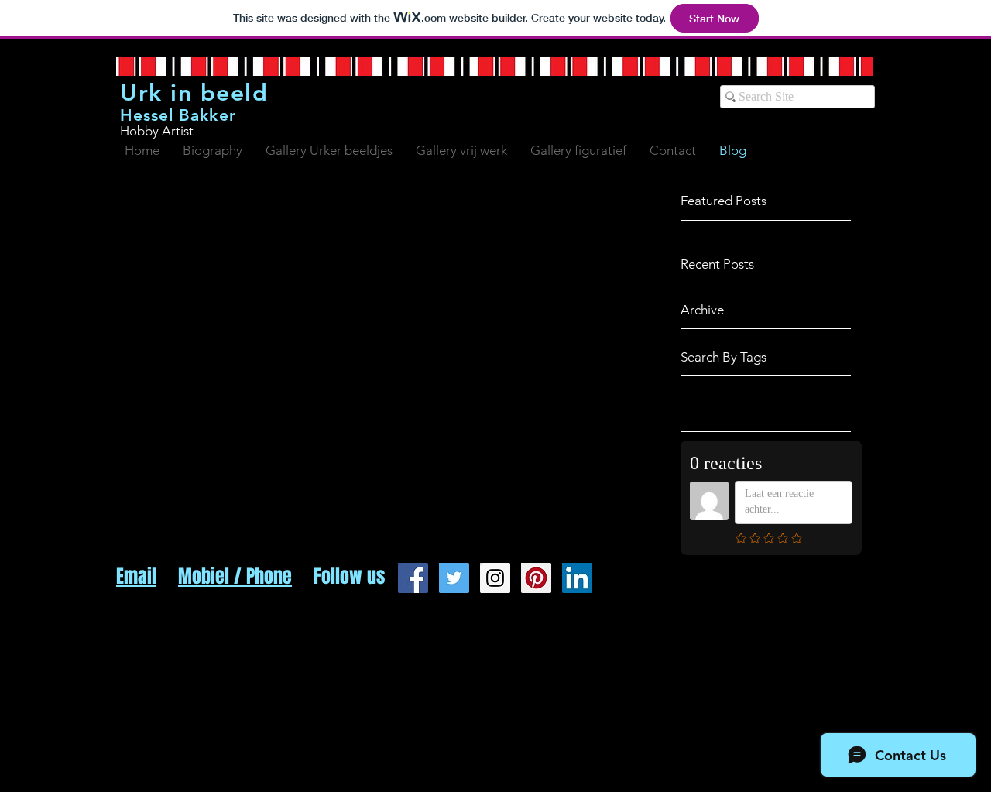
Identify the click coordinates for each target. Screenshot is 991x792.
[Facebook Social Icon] (413, 578)
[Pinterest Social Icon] (536, 578)
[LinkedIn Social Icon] (577, 578)
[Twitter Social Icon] (454, 578)
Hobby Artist (157, 131)
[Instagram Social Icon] (495, 578)
